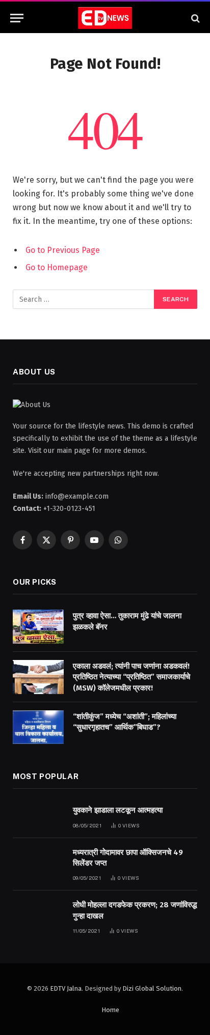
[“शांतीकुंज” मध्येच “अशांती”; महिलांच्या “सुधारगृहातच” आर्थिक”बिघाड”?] (38, 727)
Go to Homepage (56, 267)
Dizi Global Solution (151, 988)
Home (110, 1010)
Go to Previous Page (62, 250)
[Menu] (16, 18)
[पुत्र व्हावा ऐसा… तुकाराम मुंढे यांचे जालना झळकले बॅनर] (38, 627)
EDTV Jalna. (66, 988)
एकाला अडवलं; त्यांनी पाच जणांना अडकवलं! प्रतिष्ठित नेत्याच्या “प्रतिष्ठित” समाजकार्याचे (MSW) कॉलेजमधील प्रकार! (131, 677)
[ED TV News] (105, 18)
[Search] (194, 18)
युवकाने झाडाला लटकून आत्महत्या (118, 810)
